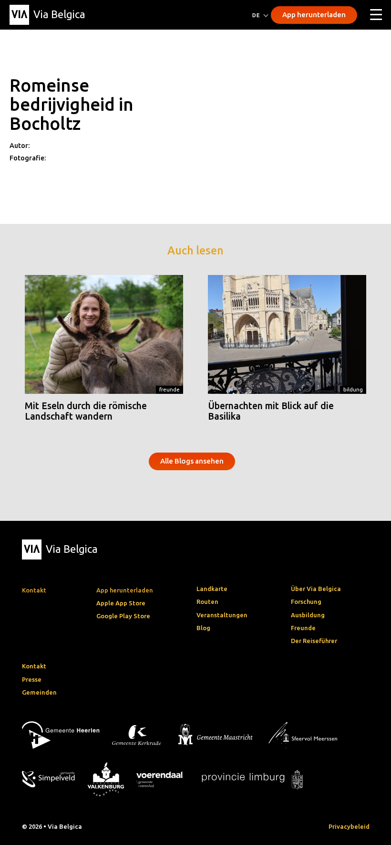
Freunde (169, 389)
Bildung (353, 389)
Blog (203, 627)
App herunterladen (314, 15)
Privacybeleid (349, 826)
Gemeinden (39, 692)
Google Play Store (123, 616)
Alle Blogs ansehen (192, 461)
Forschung (306, 601)
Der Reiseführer (314, 640)
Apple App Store (120, 603)
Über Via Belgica (316, 588)
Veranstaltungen (221, 615)
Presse (31, 679)
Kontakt (34, 666)
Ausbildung (308, 615)
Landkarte (211, 588)
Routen (207, 601)
